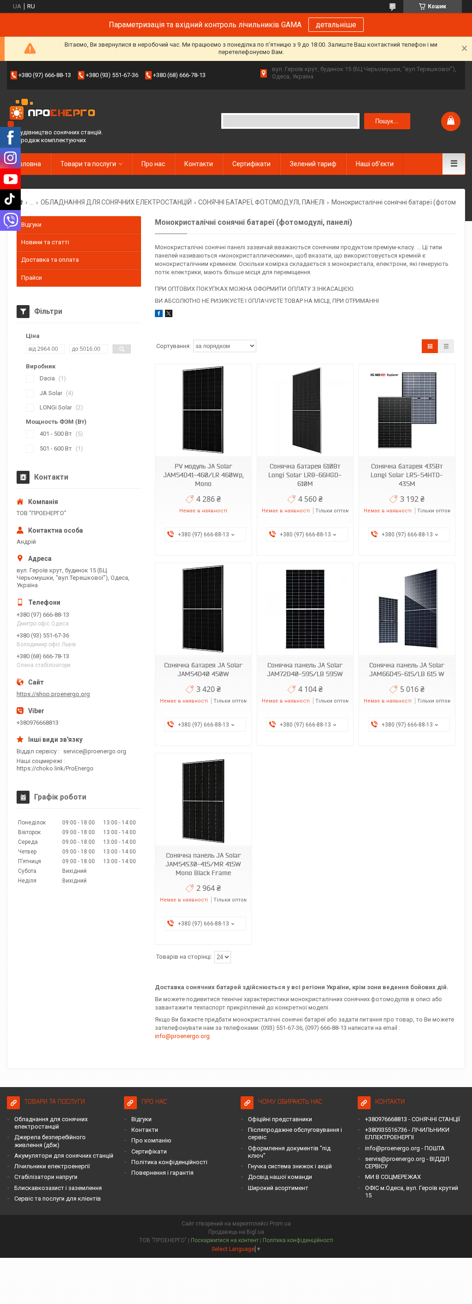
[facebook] (159, 315)
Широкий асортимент (278, 1187)
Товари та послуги (88, 164)
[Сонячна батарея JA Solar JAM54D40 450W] (203, 609)
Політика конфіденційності (169, 1162)
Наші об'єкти (375, 164)
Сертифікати (251, 164)
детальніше (336, 24)
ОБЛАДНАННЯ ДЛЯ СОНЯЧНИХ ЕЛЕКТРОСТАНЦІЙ (116, 202)
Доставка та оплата (50, 259)
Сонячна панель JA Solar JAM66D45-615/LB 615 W (406, 669)
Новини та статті (45, 242)
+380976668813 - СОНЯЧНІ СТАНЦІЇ (412, 1119)
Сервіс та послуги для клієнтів (57, 1198)
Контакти (198, 164)
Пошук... (387, 121)
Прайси (31, 277)
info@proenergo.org (182, 1036)
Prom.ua (280, 1223)
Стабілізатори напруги (45, 1176)
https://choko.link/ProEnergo (55, 768)
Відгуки (31, 224)
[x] (168, 315)
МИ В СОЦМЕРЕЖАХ (393, 1176)
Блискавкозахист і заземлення (58, 1187)
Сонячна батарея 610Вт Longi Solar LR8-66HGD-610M (305, 475)
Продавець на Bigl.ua (236, 1232)
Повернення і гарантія (162, 1172)
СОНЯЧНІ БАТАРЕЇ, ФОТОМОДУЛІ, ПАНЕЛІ (261, 202)
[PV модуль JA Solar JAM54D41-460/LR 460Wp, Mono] (203, 410)
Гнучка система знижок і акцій (290, 1166)
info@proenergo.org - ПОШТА (405, 1148)
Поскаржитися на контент (225, 1240)
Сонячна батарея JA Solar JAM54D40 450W (203, 669)
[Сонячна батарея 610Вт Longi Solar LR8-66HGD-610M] (305, 410)
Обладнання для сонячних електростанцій (51, 1123)
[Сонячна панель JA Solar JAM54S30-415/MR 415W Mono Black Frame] (203, 799)
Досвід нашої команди (280, 1176)
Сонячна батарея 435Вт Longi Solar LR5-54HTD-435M (407, 475)
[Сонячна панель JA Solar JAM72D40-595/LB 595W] (305, 609)
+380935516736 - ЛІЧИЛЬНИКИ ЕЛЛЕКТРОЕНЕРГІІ (407, 1133)
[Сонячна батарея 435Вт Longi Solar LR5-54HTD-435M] (407, 410)
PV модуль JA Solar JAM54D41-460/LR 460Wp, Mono (203, 475)
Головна (28, 164)
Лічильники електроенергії (52, 1166)
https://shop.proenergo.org (53, 694)
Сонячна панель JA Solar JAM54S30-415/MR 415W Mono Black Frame (203, 864)
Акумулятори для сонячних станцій (63, 1155)
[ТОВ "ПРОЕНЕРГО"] (53, 114)
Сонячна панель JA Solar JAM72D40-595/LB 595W (305, 669)
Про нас (153, 164)
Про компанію (151, 1140)
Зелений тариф (313, 164)
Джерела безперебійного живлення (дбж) (50, 1141)
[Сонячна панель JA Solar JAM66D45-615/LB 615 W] (407, 609)
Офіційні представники (280, 1119)
